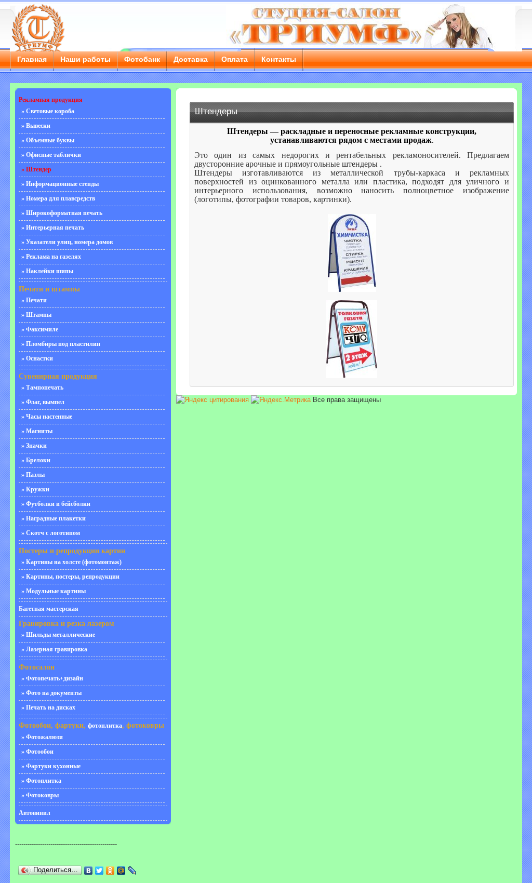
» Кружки (35, 489)
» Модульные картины (53, 591)
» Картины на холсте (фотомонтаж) (71, 562)
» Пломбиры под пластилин (60, 343)
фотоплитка (105, 725)
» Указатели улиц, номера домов (67, 242)
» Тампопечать (42, 387)
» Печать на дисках (48, 707)
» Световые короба (47, 111)
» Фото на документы (51, 693)
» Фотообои (37, 751)
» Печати (34, 300)
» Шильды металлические (58, 634)
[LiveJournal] (132, 870)
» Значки (34, 445)
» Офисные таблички (51, 154)
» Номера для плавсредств (58, 198)
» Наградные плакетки (53, 518)
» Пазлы (33, 474)
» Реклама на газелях (51, 256)
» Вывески (35, 125)
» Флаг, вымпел (42, 402)
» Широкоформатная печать (61, 213)
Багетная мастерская (48, 608)
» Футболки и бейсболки (55, 503)
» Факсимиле (39, 329)
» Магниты (36, 431)
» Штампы (36, 314)
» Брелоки (35, 460)
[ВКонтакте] (88, 870)
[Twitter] (99, 870)
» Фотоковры (40, 795)
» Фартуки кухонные (51, 766)
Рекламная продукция (51, 99)
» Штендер (36, 169)
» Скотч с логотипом (50, 533)
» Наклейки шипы (47, 271)
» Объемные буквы (47, 140)
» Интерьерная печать (52, 227)
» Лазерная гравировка (54, 649)
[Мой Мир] (121, 870)
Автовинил (34, 813)
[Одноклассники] (110, 870)
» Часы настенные (46, 416)
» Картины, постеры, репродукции (70, 576)
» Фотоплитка (41, 780)
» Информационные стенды (60, 184)
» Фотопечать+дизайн (52, 678)
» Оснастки (37, 358)
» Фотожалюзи (42, 737)
